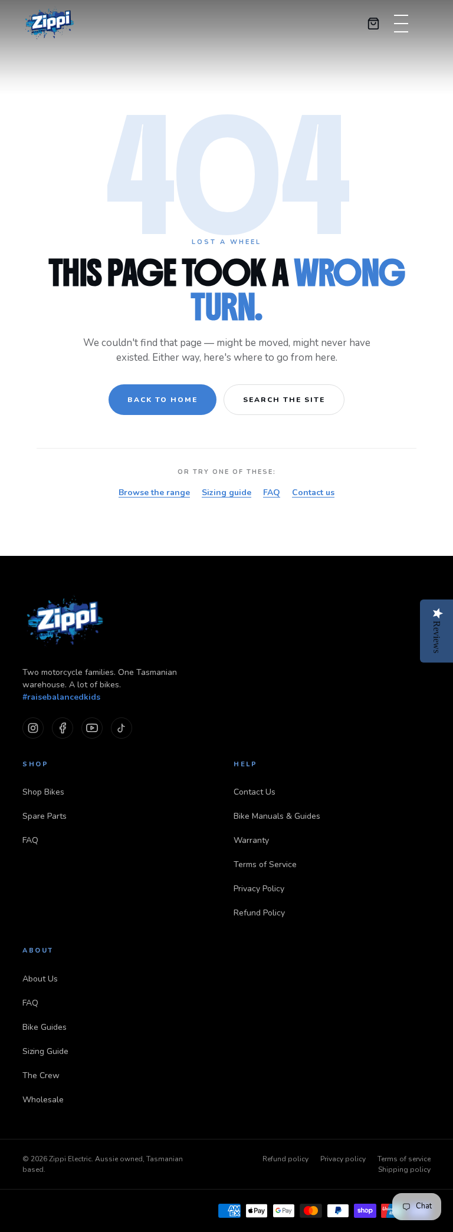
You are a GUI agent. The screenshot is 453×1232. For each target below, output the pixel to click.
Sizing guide (226, 492)
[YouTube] (92, 728)
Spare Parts (44, 816)
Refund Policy (259, 912)
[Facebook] (62, 728)
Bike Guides (44, 1027)
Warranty (251, 840)
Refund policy (285, 1159)
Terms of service (404, 1159)
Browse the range (154, 492)
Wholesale (43, 1099)
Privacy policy (343, 1159)
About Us (40, 978)
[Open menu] (401, 23)
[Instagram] (33, 728)
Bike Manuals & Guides (277, 816)
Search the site (284, 399)
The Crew (41, 1075)
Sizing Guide (45, 1051)
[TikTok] (121, 728)
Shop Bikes (43, 792)
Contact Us (254, 792)
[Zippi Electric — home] (49, 23)
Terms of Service (265, 864)
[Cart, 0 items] (373, 23)
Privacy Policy (259, 888)
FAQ (271, 492)
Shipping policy (404, 1169)
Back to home (162, 399)
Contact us (313, 492)
